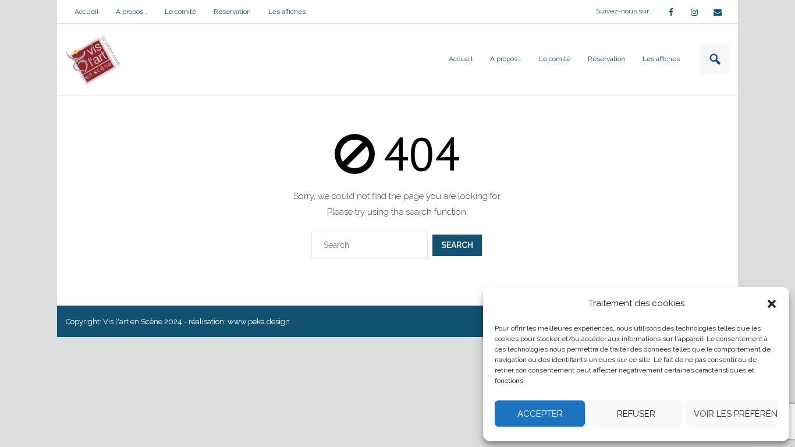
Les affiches (287, 12)
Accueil (86, 12)
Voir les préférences (736, 414)
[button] (772, 304)
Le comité (180, 12)
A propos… (131, 12)
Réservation (232, 12)
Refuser (636, 414)
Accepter (540, 414)
